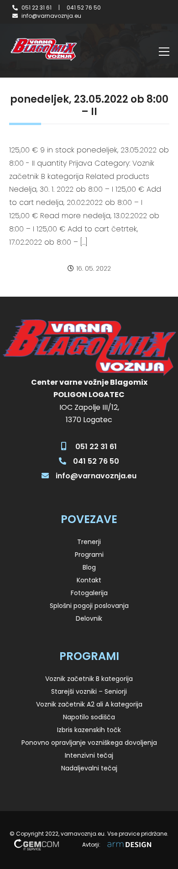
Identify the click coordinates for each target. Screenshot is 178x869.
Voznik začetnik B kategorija (89, 678)
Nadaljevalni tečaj (89, 768)
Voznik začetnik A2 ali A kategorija (89, 704)
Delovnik (89, 618)
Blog (89, 567)
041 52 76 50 (84, 7)
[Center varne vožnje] (43, 49)
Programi (89, 554)
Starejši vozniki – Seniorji (89, 691)
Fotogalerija (89, 592)
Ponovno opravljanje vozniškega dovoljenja (89, 742)
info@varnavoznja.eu (51, 16)
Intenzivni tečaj (89, 755)
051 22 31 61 (36, 7)
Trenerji (89, 541)
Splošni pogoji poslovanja (89, 605)
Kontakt (89, 580)
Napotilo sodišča (89, 717)
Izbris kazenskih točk (89, 729)
